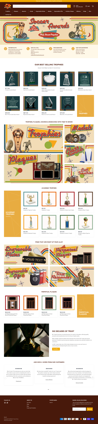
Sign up (90, 409)
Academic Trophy (46, 210)
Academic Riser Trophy (83, 210)
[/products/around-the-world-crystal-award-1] (67, 79)
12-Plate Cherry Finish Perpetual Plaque (65, 314)
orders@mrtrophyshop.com (37, 55)
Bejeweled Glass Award (28, 114)
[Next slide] (94, 30)
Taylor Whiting (49, 379)
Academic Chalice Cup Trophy (67, 210)
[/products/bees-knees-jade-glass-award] (12, 103)
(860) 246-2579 (79, 6)
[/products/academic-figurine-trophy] (30, 199)
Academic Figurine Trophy (29, 210)
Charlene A (18, 381)
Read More (56, 349)
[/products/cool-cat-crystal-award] (49, 103)
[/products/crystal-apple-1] (49, 79)
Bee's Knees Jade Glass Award (12, 114)
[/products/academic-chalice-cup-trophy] (67, 199)
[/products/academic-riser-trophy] (85, 199)
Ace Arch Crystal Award (28, 90)
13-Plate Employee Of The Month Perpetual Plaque (11, 314)
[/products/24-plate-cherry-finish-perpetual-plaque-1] (49, 303)
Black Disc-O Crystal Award (66, 114)
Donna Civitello (79, 382)
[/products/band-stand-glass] (85, 79)
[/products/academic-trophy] (49, 199)
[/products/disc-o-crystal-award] (67, 103)
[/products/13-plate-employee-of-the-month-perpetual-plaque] (12, 303)
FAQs (28, 404)
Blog (28, 406)
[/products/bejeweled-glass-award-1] (30, 103)
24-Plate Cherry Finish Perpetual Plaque (47, 314)
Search (51, 402)
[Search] (69, 6)
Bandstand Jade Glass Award (85, 90)
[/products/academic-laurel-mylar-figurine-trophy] (85, 222)
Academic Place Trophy (47, 233)
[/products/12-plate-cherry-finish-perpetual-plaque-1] (67, 303)
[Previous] (5, 377)
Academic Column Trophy (66, 233)
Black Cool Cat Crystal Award (48, 114)
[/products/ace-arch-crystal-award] (30, 79)
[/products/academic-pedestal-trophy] (30, 222)
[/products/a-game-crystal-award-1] (12, 79)
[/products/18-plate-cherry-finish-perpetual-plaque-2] (30, 303)
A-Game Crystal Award (10, 90)
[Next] (92, 377)
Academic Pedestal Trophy (29, 233)
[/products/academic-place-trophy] (49, 222)
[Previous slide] (3, 30)
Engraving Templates (31, 407)
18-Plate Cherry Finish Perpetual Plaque (28, 314)
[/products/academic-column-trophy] (67, 222)
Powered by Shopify (8, 420)
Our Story (29, 402)
